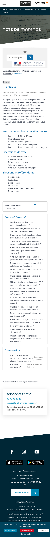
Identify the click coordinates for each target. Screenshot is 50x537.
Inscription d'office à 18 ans (20, 136)
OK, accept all (10, 530)
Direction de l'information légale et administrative (21, 382)
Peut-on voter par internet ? (22, 326)
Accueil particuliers (11, 71)
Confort (41, 2)
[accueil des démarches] (25, 51)
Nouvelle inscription (16, 139)
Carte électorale (15, 159)
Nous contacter (21, 492)
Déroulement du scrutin (18, 162)
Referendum (13, 191)
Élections (18, 74)
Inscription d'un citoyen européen (22, 144)
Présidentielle (14, 177)
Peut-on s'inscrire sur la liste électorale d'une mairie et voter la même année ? (24, 291)
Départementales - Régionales (21, 188)
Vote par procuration (17, 165)
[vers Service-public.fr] (28, 64)
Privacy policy (26, 534)
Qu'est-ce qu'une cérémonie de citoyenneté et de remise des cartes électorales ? (25, 338)
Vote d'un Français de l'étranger (21, 168)
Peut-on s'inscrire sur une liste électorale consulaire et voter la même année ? (26, 300)
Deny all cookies (27, 530)
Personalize (43, 530)
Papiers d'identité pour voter (20, 156)
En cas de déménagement (19, 142)
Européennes (14, 183)
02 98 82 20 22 (14, 399)
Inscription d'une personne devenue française (27, 147)
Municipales (13, 185)
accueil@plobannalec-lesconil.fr (22, 403)
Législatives (13, 180)
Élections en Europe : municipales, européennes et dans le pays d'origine (21, 358)
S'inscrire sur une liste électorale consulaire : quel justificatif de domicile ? (24, 250)
